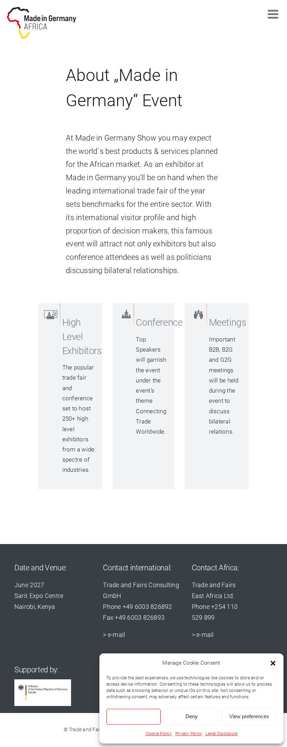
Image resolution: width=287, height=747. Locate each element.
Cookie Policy (159, 733)
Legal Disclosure (221, 733)
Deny (192, 716)
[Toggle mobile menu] (277, 14)
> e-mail (114, 634)
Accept (134, 716)
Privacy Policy (188, 733)
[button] (273, 663)
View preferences (249, 716)
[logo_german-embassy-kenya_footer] (42, 692)
